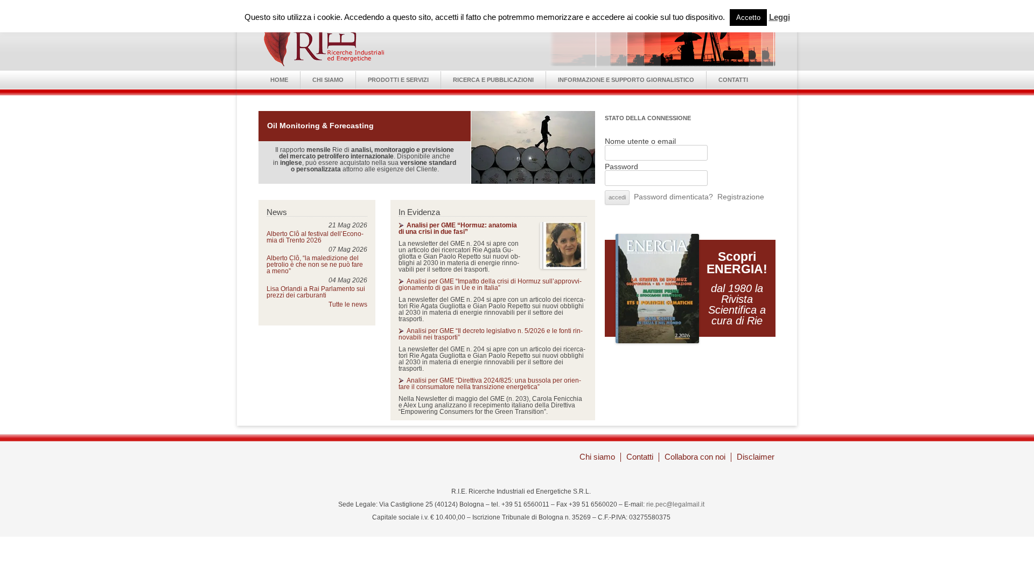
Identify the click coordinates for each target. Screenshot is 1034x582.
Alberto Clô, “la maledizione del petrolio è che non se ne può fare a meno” (315, 264)
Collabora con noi (695, 456)
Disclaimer (755, 456)
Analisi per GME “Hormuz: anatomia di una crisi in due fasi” (458, 228)
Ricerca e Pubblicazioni (493, 80)
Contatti (733, 80)
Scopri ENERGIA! (737, 263)
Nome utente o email (640, 141)
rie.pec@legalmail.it (675, 504)
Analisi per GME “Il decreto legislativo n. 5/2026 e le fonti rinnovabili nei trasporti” (491, 334)
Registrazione (740, 196)
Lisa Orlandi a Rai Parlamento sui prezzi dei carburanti (316, 292)
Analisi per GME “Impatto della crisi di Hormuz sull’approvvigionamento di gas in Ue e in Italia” (490, 285)
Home (279, 80)
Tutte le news (348, 304)
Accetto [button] (748, 17)
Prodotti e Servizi (398, 80)
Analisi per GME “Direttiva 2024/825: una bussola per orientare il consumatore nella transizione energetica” (490, 384)
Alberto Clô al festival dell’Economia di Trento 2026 (315, 237)
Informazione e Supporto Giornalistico (626, 80)
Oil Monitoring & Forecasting (320, 125)
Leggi (779, 17)
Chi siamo (328, 80)
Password (621, 166)
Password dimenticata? (673, 196)
